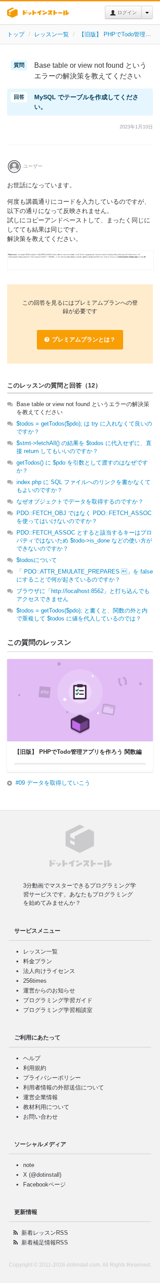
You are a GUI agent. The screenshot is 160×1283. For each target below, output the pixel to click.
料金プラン (37, 961)
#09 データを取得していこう (53, 782)
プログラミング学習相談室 (57, 1010)
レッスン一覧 (51, 34)
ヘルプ (31, 1058)
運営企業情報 (40, 1097)
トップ (15, 34)
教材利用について (46, 1107)
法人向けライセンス (49, 971)
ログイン (126, 12)
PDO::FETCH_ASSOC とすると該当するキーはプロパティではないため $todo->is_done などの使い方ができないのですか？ (84, 540)
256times (35, 980)
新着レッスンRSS (44, 1232)
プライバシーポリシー (52, 1077)
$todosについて (36, 560)
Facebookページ (44, 1184)
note (28, 1165)
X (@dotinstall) (42, 1174)
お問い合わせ (40, 1116)
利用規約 (34, 1068)
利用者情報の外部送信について (63, 1087)
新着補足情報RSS (44, 1242)
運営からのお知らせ (49, 990)
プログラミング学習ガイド (57, 1000)
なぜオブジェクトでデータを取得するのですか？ (80, 501)
